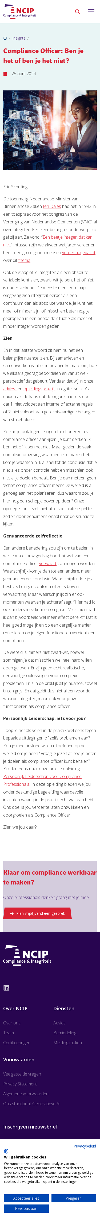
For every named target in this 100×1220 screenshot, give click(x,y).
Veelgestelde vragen (22, 1074)
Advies (59, 1023)
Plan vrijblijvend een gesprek (40, 913)
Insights (19, 38)
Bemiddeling (64, 1033)
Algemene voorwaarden (26, 1094)
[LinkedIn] (50, 987)
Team (8, 1033)
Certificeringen (16, 1043)
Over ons (12, 1023)
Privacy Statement (20, 1084)
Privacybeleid (85, 1146)
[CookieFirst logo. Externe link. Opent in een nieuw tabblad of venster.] (6, 1151)
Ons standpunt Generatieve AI (32, 1104)
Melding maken (67, 1043)
